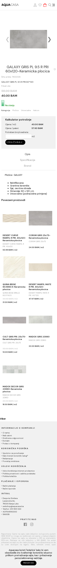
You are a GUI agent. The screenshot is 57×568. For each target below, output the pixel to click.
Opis (27, 154)
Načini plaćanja (9, 486)
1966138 (6, 514)
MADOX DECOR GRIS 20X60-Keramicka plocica (13, 389)
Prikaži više (5, 86)
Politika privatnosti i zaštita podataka (19, 473)
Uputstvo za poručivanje (13, 453)
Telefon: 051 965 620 (12, 509)
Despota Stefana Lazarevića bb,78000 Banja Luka (10, 501)
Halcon (36, 110)
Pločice (15, 110)
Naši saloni (7, 435)
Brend (27, 165)
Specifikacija (27, 160)
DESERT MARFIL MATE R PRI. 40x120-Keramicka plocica (40, 287)
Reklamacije (8, 458)
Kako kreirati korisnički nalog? (15, 456)
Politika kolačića (9, 476)
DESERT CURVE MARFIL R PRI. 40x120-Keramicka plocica (14, 238)
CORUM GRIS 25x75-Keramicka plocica (39, 236)
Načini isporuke (9, 488)
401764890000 (10, 512)
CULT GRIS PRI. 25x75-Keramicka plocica (14, 337)
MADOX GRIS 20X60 (39, 336)
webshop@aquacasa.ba (13, 506)
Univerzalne (26, 110)
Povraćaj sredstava (11, 461)
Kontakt (6, 441)
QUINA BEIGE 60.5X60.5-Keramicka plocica (14, 287)
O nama (6, 433)
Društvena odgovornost (13, 438)
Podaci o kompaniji (11, 443)
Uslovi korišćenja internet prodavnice (19, 471)
